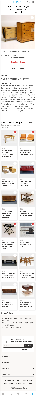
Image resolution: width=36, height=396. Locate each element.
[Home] (33, 394)
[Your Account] (3, 394)
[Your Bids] (26, 394)
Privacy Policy (24, 349)
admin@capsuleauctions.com (12, 327)
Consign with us (18, 62)
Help (28, 2)
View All (32, 122)
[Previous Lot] (13, 12)
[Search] (11, 394)
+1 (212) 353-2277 (8, 325)
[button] (3, 2)
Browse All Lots (7, 313)
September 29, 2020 (18, 9)
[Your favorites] (18, 394)
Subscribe (28, 346)
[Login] (32, 2)
